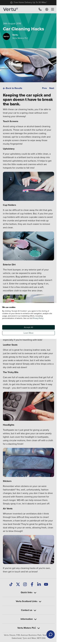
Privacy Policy (38, 318)
